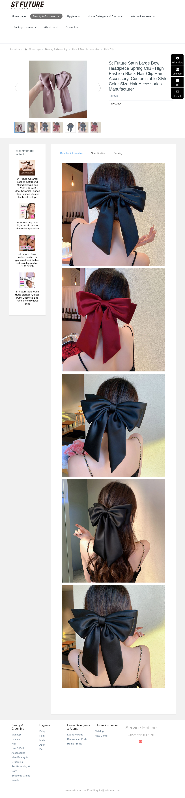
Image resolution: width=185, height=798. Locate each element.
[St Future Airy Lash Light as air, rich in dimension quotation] (27, 211)
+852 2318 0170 (141, 735)
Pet (41, 749)
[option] (58, 89)
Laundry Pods (75, 734)
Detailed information (71, 153)
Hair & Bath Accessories (86, 49)
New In (16, 780)
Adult (42, 744)
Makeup (16, 734)
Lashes (16, 739)
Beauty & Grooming (56, 49)
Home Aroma (74, 743)
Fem (42, 735)
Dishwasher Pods (77, 739)
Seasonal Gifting (21, 775)
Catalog (99, 731)
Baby (42, 731)
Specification (98, 153)
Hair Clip (109, 49)
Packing (117, 153)
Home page (19, 16)
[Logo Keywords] (27, 5)
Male (42, 740)
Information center (106, 725)
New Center (101, 735)
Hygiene (44, 725)
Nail (14, 743)
